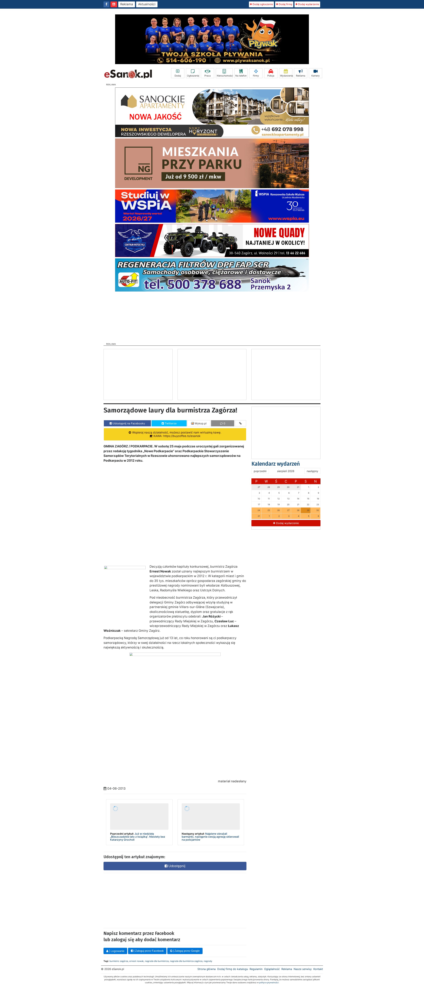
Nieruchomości (225, 75)
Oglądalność (272, 969)
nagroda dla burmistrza (157, 961)
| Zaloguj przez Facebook (148, 950)
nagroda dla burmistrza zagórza (186, 961)
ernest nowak (136, 961)
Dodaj (178, 75)
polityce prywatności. (269, 982)
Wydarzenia (286, 75)
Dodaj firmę (285, 4)
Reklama (126, 4)
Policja (270, 75)
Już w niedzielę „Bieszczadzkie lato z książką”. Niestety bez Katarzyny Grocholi (137, 836)
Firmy (256, 75)
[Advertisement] (212, 316)
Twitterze (170, 423)
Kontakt (318, 969)
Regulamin (256, 969)
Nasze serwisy (303, 969)
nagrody (208, 961)
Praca (207, 75)
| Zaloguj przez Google (186, 950)
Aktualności (147, 4)
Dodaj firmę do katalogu (232, 969)
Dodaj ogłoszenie (262, 4)
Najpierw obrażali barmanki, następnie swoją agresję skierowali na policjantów (210, 836)
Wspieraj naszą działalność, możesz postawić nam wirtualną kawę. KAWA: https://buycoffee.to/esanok (176, 434)
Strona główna (206, 969)
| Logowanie (116, 951)
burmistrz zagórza (118, 961)
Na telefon (241, 75)
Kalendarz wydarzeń (275, 464)
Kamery (315, 75)
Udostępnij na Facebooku (128, 423)
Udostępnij (176, 866)
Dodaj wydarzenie (308, 4)
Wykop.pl (200, 423)
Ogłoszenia (193, 75)
